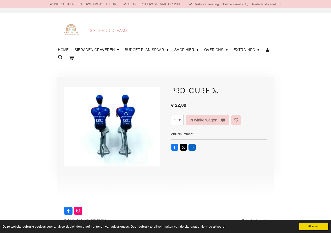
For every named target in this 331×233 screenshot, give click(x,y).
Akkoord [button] (313, 226)
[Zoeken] (60, 57)
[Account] (267, 50)
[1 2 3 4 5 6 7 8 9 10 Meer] (177, 120)
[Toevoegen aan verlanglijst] (236, 120)
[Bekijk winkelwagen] (71, 58)
